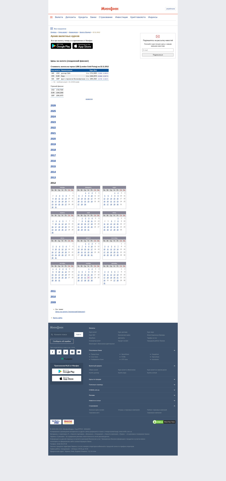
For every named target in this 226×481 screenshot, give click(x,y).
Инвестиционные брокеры (156, 335)
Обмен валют (93, 370)
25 (59, 204)
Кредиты (83, 17)
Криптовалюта (137, 17)
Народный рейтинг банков (156, 341)
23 (52, 204)
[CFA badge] (80, 422)
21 (82, 201)
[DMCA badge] (164, 422)
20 (66, 201)
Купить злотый (152, 373)
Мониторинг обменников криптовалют (102, 344)
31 (56, 207)
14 (82, 199)
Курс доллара (122, 332)
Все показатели (60, 29)
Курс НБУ (92, 335)
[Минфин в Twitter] (65, 352)
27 (66, 204)
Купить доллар (94, 373)
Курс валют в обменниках (126, 370)
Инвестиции (121, 17)
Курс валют (93, 332)
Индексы (152, 17)
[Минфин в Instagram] (72, 352)
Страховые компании (154, 413)
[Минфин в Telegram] (59, 352)
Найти (78, 334)
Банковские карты (124, 335)
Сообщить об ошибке (62, 341)
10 (56, 199)
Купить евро (122, 373)
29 (85, 204)
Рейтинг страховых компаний (157, 410)
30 (52, 207)
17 (56, 201)
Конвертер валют (95, 341)
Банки (93, 17)
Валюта (59, 17)
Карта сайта (57, 318)
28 (82, 204)
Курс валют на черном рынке (157, 370)
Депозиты (70, 17)
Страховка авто (94, 413)
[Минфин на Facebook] (52, 352)
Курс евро (150, 332)
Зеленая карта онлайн (96, 410)
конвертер (89, 99)
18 (59, 201)
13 (66, 199)
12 (62, 199)
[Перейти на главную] (113, 9)
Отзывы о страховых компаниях (129, 410)
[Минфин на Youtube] (79, 352)
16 (52, 201)
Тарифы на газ (152, 338)
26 (62, 204)
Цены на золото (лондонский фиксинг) (70, 312)
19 (62, 201)
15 (85, 199)
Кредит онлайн (123, 341)
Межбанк (92, 338)
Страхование (106, 17)
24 (56, 204)
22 (85, 201)
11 (59, 199)
